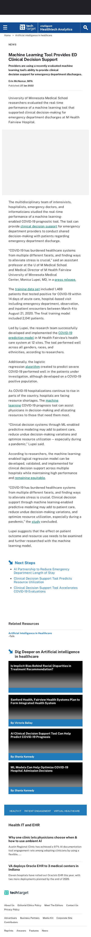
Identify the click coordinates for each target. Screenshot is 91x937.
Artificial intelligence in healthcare (33, 35)
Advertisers (10, 918)
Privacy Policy (11, 909)
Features (34, 930)
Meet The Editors (53, 905)
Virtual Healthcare (67, 811)
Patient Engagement (37, 811)
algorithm (32, 366)
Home (7, 35)
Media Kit (48, 918)
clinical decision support (39, 226)
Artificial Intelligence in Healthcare (30, 633)
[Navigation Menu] (5, 27)
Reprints (8, 930)
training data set (27, 289)
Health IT (15, 811)
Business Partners (30, 918)
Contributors (11, 922)
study (36, 521)
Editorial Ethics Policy (29, 905)
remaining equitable (30, 478)
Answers (21, 930)
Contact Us (72, 905)
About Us (9, 905)
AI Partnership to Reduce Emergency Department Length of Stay (41, 571)
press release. (65, 279)
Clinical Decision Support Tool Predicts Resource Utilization (43, 580)
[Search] (85, 27)
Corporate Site (64, 918)
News (12, 44)
